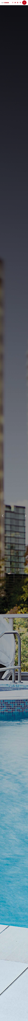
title (7, 500)
